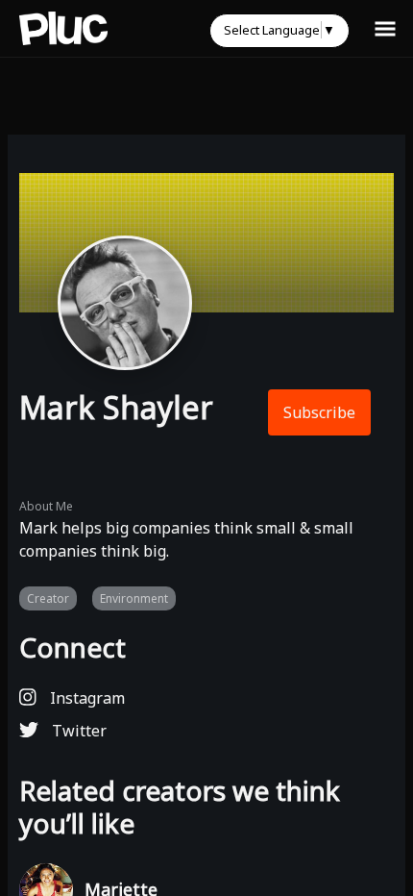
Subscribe (319, 412)
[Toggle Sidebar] (385, 27)
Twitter (77, 730)
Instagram (85, 698)
